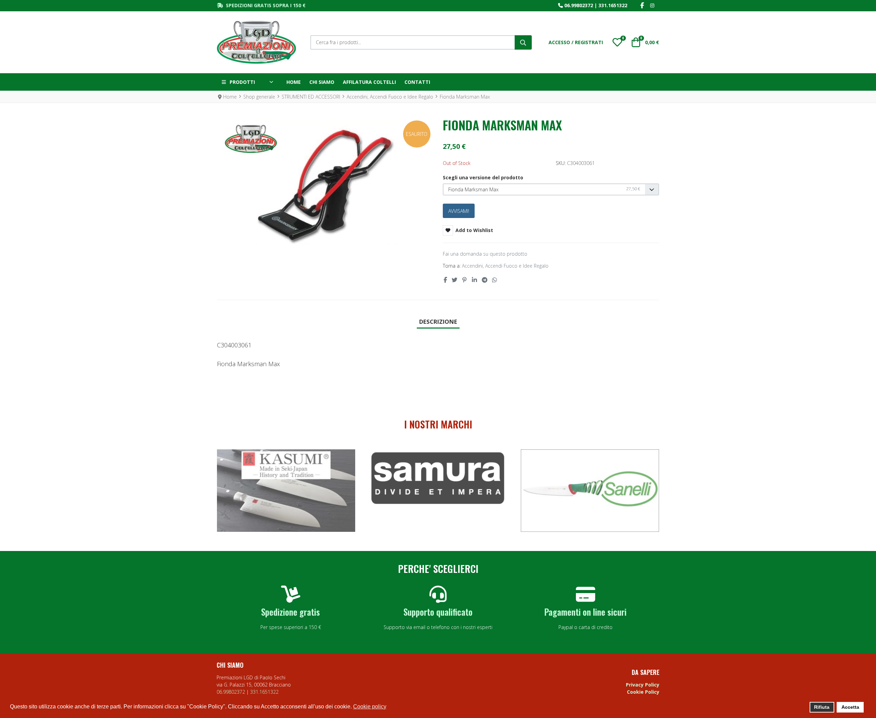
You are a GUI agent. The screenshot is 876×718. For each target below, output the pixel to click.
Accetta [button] (850, 707)
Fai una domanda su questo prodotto (485, 254)
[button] (617, 42)
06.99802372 (578, 5)
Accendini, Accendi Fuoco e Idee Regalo (505, 265)
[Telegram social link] (484, 279)
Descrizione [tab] (438, 321)
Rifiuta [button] (821, 707)
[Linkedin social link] (474, 279)
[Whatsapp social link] (495, 279)
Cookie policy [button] (369, 706)
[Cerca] (523, 42)
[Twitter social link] (454, 279)
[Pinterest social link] (464, 279)
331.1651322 (612, 5)
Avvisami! (458, 211)
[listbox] (551, 189)
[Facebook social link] (445, 279)
